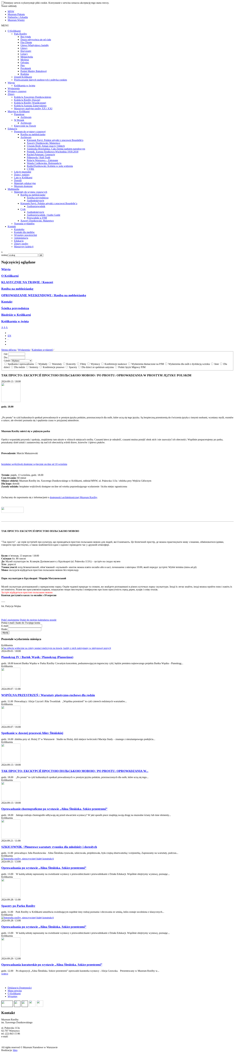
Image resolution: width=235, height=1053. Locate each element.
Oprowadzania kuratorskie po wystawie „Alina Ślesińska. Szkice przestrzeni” (51, 964)
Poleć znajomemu (10, 620)
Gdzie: (7, 360)
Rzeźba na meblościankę (17, 288)
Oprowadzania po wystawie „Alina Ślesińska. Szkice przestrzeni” (43, 867)
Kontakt (6, 301)
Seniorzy (34, 367)
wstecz (4, 973)
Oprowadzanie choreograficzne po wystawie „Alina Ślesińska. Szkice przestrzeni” (54, 809)
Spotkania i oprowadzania (21, 364)
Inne (216, 364)
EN (9, 335)
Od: (6, 354)
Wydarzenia (24, 349)
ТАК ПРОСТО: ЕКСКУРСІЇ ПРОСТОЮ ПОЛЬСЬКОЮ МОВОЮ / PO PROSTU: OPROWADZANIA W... (74, 771)
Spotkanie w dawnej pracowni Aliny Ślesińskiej (32, 733)
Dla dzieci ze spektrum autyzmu (97, 367)
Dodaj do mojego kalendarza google (38, 620)
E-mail (4, 625)
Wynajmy (12, 996)
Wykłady (43, 364)
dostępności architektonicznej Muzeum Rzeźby (73, 497)
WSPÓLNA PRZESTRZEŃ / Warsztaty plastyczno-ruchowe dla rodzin (48, 695)
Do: (6, 357)
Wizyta (6, 269)
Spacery (73, 367)
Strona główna (9, 349)
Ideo (15, 1050)
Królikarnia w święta (15, 321)
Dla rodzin (20, 367)
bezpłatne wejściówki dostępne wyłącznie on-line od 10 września (34, 464)
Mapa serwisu (15, 990)
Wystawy (95, 364)
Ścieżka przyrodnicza (15, 308)
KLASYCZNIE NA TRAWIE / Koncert (27, 282)
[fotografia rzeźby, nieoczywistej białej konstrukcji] (27, 858)
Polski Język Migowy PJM (131, 367)
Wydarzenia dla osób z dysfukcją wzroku (189, 364)
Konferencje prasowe (53, 367)
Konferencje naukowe (116, 364)
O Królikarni (10, 275)
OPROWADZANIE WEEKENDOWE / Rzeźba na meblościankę (43, 295)
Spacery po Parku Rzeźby (18, 905)
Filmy (83, 364)
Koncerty (71, 364)
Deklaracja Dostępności (20, 987)
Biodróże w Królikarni (16, 314)
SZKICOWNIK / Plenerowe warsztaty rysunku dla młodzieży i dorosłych (49, 847)
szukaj (4, 255)
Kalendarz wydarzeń (42, 349)
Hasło (4, 629)
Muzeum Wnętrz (16, 20)
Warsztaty (57, 364)
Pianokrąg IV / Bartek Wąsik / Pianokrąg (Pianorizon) (37, 657)
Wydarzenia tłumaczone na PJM (147, 364)
